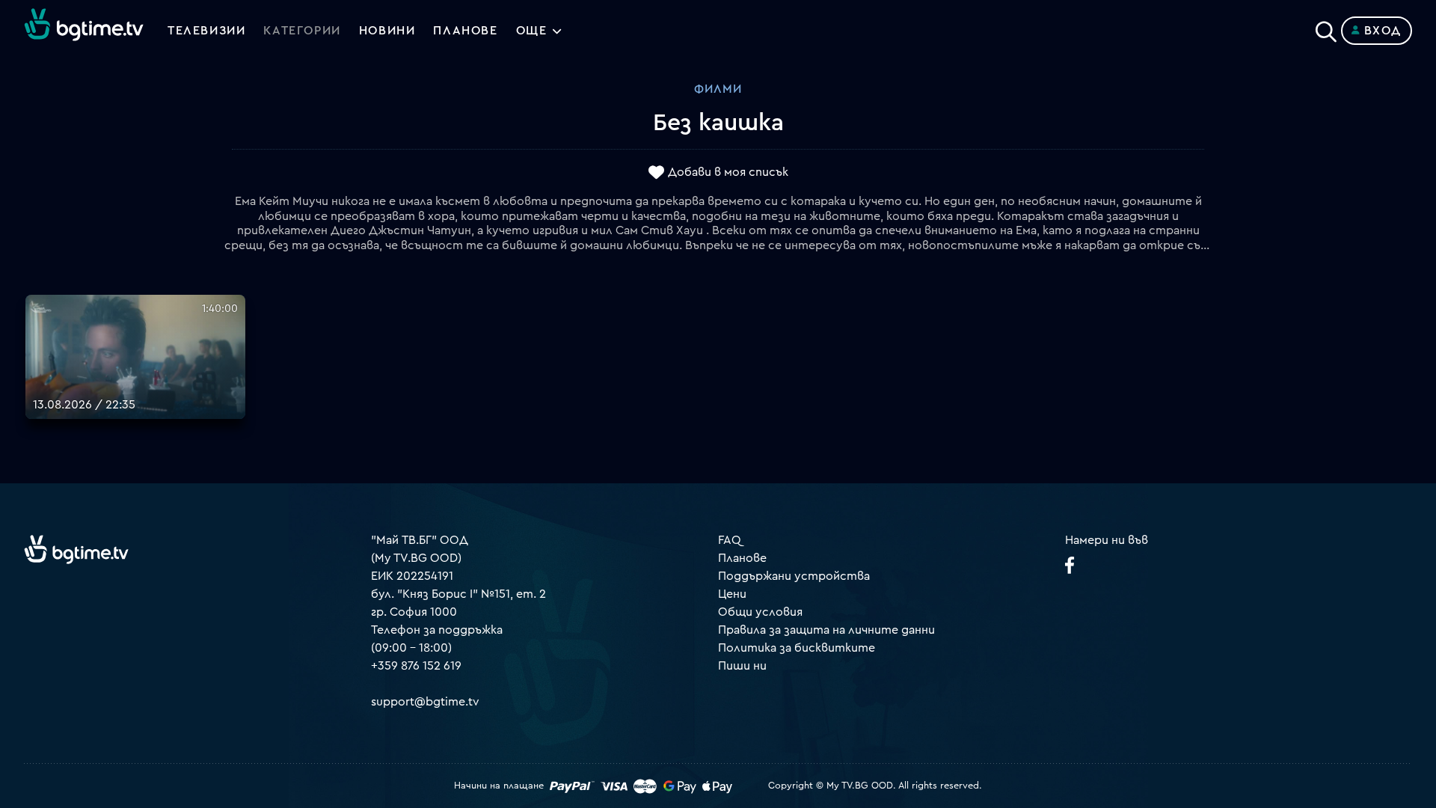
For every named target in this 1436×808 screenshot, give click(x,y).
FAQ (729, 540)
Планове (742, 558)
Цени (732, 594)
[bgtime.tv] (76, 549)
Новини (387, 31)
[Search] (1326, 27)
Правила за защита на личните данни (826, 630)
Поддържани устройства (794, 576)
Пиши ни (742, 666)
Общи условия (760, 612)
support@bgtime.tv (425, 702)
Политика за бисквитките (796, 648)
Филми (718, 89)
